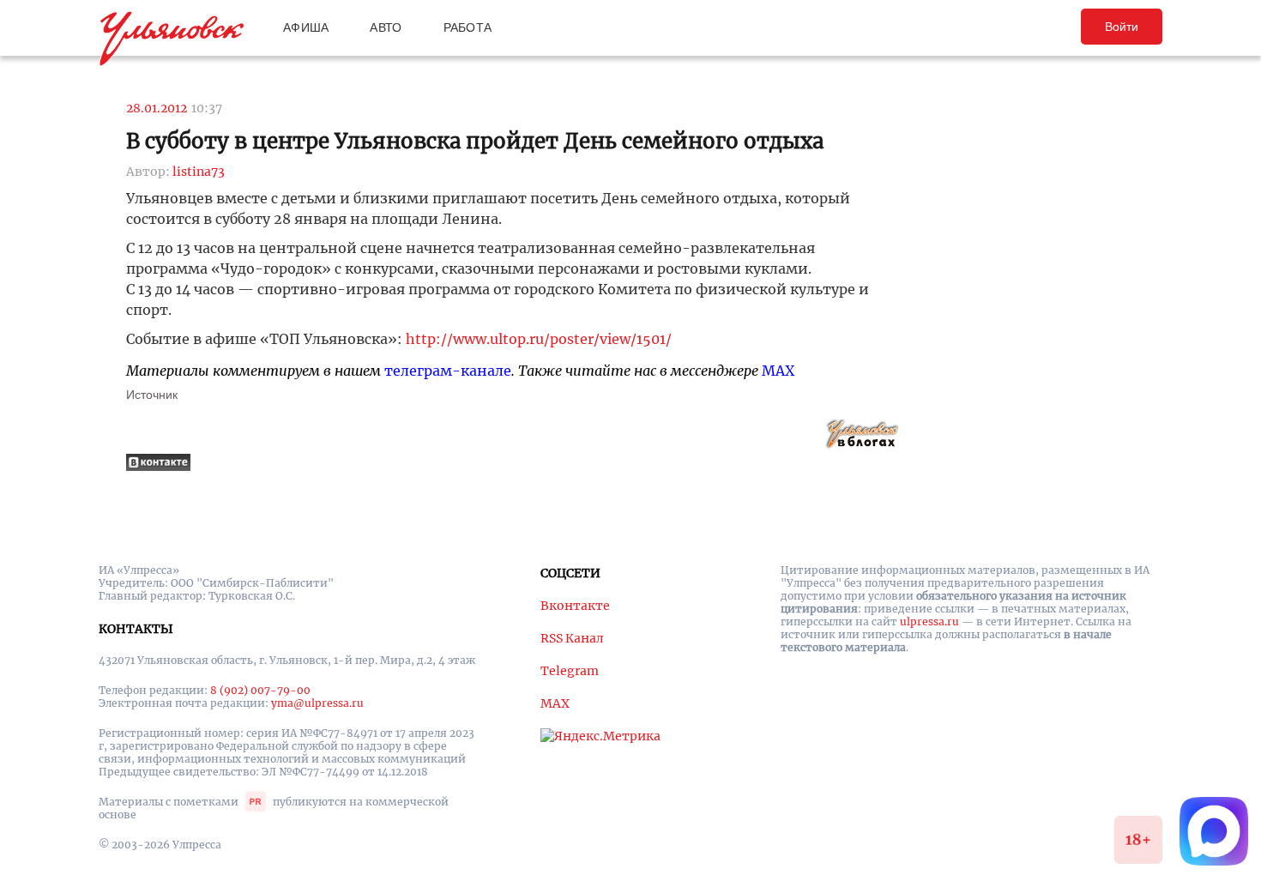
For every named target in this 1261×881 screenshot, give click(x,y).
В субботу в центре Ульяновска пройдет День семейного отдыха (475, 141)
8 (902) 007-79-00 (260, 690)
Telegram (569, 671)
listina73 (198, 171)
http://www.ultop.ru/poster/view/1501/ (539, 338)
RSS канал (572, 638)
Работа (467, 27)
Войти (1121, 26)
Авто (385, 27)
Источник (152, 394)
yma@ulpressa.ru (317, 703)
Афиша (306, 27)
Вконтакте (575, 605)
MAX (778, 370)
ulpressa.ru (929, 621)
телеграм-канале (447, 370)
